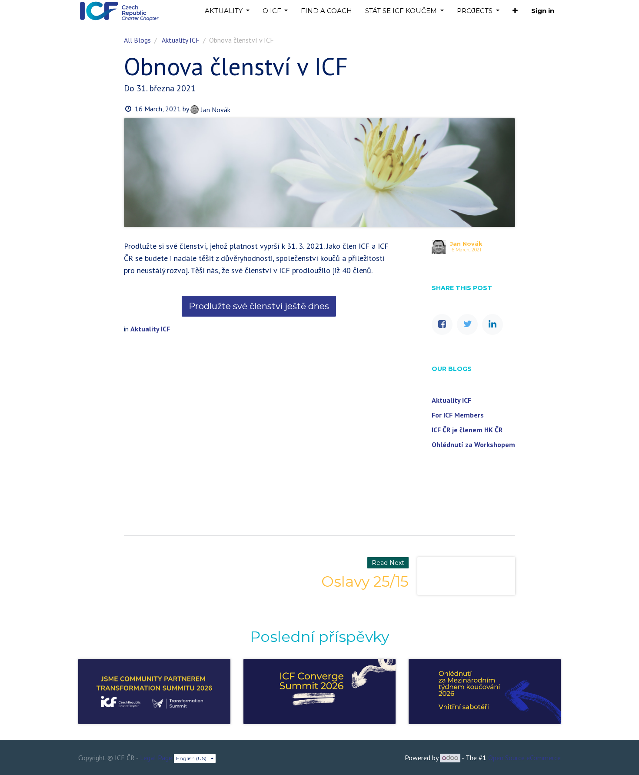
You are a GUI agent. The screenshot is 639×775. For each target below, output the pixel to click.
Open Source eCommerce (524, 757)
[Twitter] (467, 324)
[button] (515, 11)
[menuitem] (326, 11)
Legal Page (156, 757)
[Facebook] (442, 324)
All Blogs (137, 40)
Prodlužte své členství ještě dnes (259, 306)
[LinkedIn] (492, 324)
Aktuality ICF (181, 40)
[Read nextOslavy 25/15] (466, 576)
